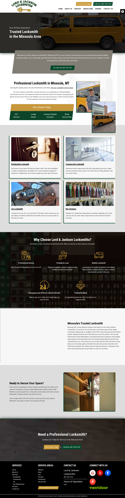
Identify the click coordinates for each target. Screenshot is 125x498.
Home (14, 470)
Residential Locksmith (20, 164)
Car (14, 482)
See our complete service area (62, 88)
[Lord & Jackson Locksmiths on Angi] (93, 481)
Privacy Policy (53, 496)
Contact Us (15, 489)
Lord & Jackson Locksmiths (24, 6)
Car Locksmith (17, 209)
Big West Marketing (81, 496)
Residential (16, 477)
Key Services (71, 209)
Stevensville (42, 482)
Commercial (17, 479)
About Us (15, 472)
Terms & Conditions (63, 496)
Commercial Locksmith (75, 164)
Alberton (40, 470)
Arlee (39, 472)
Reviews (15, 486)
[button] (122, 11)
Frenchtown (41, 479)
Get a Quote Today (83, 4)
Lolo (39, 475)
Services (15, 475)
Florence (41, 477)
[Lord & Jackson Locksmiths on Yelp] (100, 473)
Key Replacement (18, 484)
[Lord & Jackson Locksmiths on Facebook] (108, 473)
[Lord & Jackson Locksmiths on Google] (93, 473)
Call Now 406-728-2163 (102, 4)
